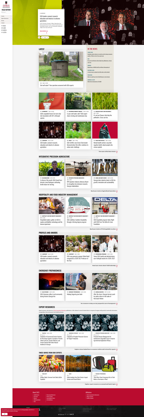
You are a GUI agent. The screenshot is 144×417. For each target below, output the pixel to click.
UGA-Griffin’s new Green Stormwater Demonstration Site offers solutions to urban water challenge (77, 145)
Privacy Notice (25, 409)
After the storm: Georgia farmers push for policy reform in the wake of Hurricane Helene (104, 296)
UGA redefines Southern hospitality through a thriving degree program (77, 221)
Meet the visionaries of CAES (94, 81)
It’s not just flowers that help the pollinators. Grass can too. (103, 116)
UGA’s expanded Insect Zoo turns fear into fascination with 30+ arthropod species (50, 116)
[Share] (81, 53)
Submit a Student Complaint (111, 409)
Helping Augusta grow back (74, 294)
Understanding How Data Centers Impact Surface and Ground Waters (77, 378)
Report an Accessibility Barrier (112, 408)
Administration (37, 399)
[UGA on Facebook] (65, 414)
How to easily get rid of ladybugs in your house (99, 76)
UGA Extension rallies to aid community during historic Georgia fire (51, 295)
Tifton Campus (90, 396)
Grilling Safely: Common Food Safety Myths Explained (51, 378)
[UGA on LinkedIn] (73, 414)
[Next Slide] (48, 37)
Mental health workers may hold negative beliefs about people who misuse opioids (103, 145)
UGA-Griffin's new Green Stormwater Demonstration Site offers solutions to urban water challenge (51, 18)
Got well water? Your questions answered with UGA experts (57, 85)
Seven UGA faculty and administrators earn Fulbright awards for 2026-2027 (104, 257)
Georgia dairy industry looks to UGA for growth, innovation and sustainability (105, 181)
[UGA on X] (67, 414)
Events (2, 20)
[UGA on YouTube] (71, 414)
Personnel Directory (51, 394)
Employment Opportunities (87, 408)
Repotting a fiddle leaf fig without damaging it (99, 67)
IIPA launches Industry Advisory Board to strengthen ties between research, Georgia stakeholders (77, 184)
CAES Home (36, 394)
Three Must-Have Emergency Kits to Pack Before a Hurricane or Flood (104, 378)
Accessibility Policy (51, 398)
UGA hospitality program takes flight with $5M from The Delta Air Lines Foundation (104, 222)
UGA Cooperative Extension (59, 310)
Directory (60, 409)
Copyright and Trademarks (87, 409)
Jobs (35, 401)
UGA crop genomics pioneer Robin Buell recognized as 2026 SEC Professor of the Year (78, 258)
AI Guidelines (50, 399)
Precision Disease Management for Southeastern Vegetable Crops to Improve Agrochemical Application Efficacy (104, 338)
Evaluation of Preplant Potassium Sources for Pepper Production (77, 338)
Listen (4, 32)
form (17, 411)
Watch (5, 30)
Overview (36, 396)
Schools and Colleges (62, 408)
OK (4, 414)
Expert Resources (4, 18)
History (35, 398)
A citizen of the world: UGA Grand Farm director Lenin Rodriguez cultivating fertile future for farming (51, 182)
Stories (2, 16)
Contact (2, 22)
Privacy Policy (50, 396)
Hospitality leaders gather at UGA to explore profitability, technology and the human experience (51, 222)
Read (4, 26)
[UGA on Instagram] (69, 414)
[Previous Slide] (42, 37)
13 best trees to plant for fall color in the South (99, 72)
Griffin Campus (90, 398)
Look (4, 28)
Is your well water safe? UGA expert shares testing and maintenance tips (77, 115)
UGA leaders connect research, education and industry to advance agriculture (49, 145)
